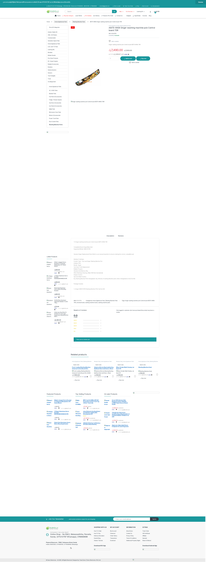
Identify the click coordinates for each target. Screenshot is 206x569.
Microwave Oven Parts (55, 112)
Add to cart (129, 58)
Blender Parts (97, 361)
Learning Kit (140, 11)
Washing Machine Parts (79, 21)
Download (112, 540)
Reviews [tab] (121, 236)
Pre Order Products (53, 58)
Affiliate (144, 535)
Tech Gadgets (51, 75)
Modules (50, 52)
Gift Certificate (146, 533)
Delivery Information (99, 535)
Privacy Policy (130, 535)
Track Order (146, 531)
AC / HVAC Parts (53, 90)
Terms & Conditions (131, 538)
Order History (113, 535)
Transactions (113, 538)
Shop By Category (68, 15)
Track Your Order (128, 6)
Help (120, 11)
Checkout (112, 533)
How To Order (97, 531)
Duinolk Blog (97, 538)
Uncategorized (52, 81)
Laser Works (78, 15)
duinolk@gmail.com (104, 6)
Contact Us (119, 15)
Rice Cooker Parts (54, 121)
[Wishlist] (150, 11)
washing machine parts (104, 302)
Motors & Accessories (54, 115)
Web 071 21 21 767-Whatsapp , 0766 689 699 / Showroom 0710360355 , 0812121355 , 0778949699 (72, 6)
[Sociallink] (46, 548)
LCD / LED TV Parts (53, 46)
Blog (150, 15)
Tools (49, 78)
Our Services (129, 11)
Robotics (50, 67)
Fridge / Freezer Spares (55, 99)
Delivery (97, 15)
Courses (144, 15)
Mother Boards (52, 55)
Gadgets (128, 15)
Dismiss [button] (200, 2)
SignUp (154, 519)
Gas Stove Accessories (55, 103)
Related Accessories (53, 64)
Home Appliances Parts (61, 21)
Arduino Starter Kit (52, 32)
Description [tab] (110, 236)
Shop (138, 6)
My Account (145, 6)
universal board (80, 302)
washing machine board (91, 302)
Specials (145, 538)
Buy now (143, 58)
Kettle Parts (52, 109)
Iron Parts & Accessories (55, 106)
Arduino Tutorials (98, 540)
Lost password (155, 6)
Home (58, 15)
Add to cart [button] (91, 376)
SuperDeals (137, 15)
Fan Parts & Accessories (55, 96)
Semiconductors (52, 70)
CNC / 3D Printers (52, 35)
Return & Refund (147, 540)
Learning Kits (51, 49)
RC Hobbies (88, 15)
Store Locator (117, 6)
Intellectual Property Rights (133, 540)
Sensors (50, 73)
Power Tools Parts (54, 118)
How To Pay (97, 533)
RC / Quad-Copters (53, 61)
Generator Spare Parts (54, 40)
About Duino (129, 531)
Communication (52, 38)
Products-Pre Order (108, 15)
